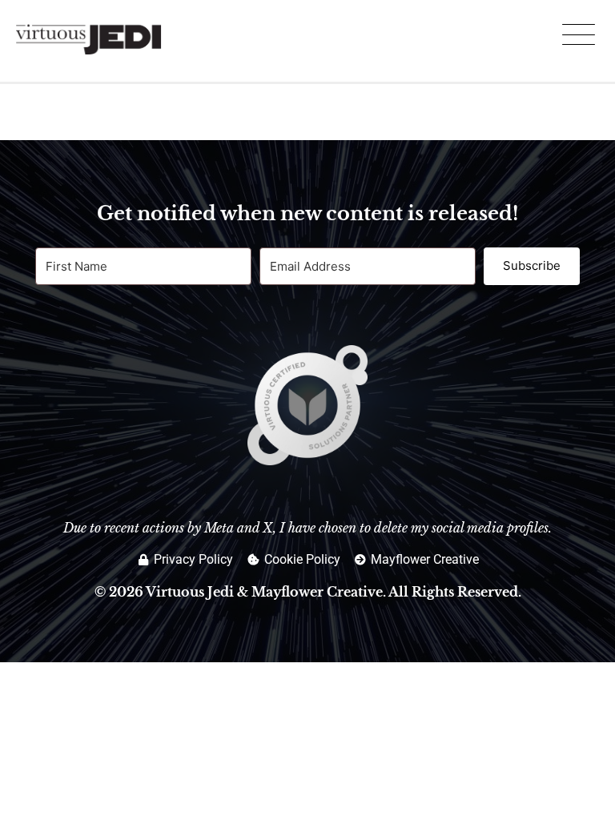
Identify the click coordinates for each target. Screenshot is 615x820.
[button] (578, 37)
